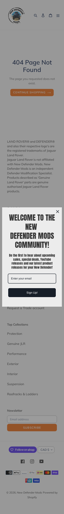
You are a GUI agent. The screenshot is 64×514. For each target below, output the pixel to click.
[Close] (57, 211)
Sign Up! (32, 292)
